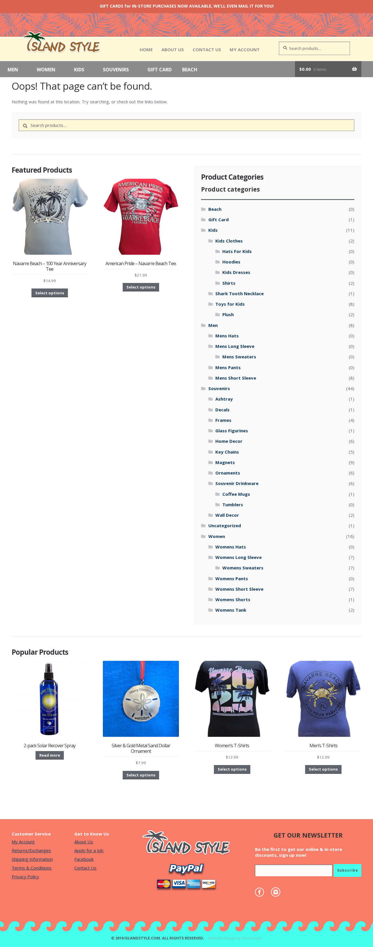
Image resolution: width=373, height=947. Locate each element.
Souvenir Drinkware (236, 483)
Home (146, 49)
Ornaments (227, 473)
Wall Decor (227, 515)
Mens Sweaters (239, 357)
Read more (49, 755)
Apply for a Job (88, 850)
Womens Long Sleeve (238, 557)
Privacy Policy (25, 876)
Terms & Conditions (32, 868)
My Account (245, 49)
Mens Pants (228, 367)
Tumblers (232, 504)
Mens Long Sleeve (234, 346)
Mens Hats (227, 336)
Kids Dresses (236, 272)
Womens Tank (230, 610)
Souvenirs (116, 70)
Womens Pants (231, 578)
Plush (228, 314)
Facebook (84, 859)
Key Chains (227, 452)
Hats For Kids (237, 251)
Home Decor (228, 441)
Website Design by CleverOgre (235, 938)
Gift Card (159, 70)
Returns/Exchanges (31, 850)
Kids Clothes (229, 241)
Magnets (225, 462)
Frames (223, 420)
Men (13, 70)
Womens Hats (230, 547)
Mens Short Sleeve (235, 378)
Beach (189, 70)
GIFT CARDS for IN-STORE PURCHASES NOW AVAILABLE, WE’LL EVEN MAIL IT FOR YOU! (187, 6)
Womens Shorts (232, 599)
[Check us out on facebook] (262, 892)
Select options (49, 292)
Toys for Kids (230, 304)
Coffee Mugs (236, 494)
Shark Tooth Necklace (239, 293)
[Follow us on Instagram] (278, 892)
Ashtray (224, 399)
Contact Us (207, 49)
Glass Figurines (231, 430)
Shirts (228, 283)
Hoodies (231, 262)
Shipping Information (32, 859)
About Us (172, 49)
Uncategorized (224, 525)
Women (46, 70)
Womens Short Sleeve (239, 589)
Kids (79, 70)
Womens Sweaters (242, 568)
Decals (222, 410)
